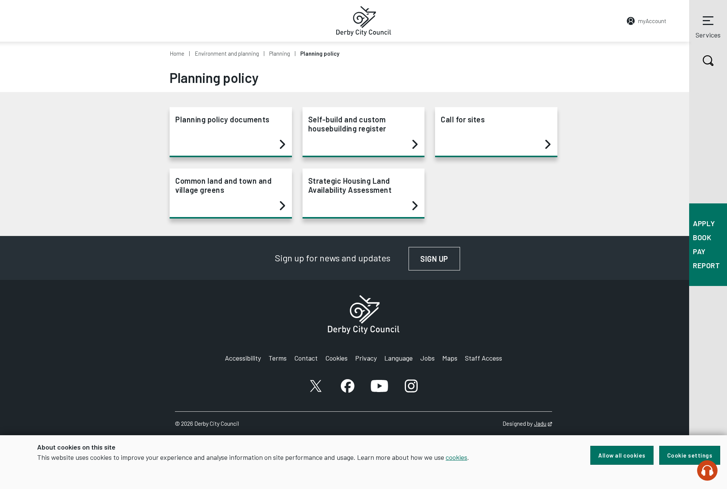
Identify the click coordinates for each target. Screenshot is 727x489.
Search (708, 61)
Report (706, 265)
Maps (449, 358)
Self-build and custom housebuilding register (347, 124)
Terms (277, 358)
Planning (279, 53)
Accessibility (243, 358)
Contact (306, 358)
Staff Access (483, 358)
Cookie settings (690, 455)
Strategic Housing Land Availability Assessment (350, 185)
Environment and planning (227, 53)
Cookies (336, 358)
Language (398, 358)
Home (177, 53)
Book (702, 237)
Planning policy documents (222, 119)
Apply (704, 223)
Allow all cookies (622, 455)
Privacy (366, 358)
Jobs (427, 358)
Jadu (543, 423)
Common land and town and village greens (223, 185)
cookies (456, 457)
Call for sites (463, 119)
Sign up (440, 258)
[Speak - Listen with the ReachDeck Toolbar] (707, 470)
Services (708, 35)
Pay (699, 251)
